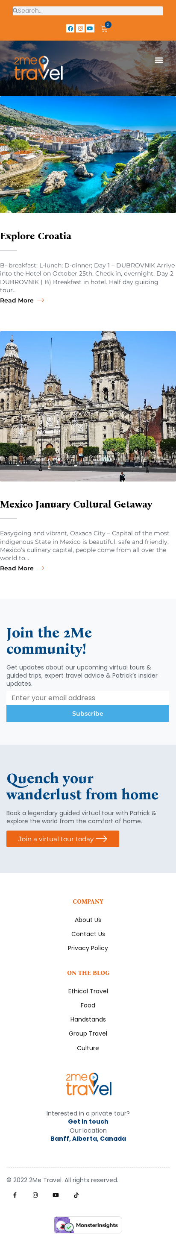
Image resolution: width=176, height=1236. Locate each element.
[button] (159, 59)
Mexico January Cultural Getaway (76, 504)
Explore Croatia (35, 236)
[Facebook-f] (14, 1195)
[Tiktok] (76, 1195)
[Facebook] (70, 28)
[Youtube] (90, 28)
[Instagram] (80, 28)
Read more (17, 300)
